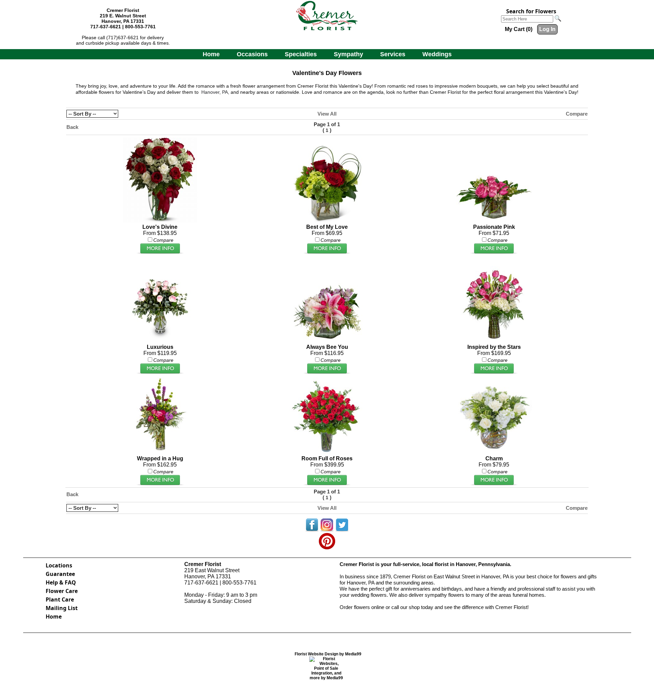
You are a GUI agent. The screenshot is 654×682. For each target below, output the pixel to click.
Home (211, 54)
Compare (577, 114)
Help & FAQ (61, 582)
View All (327, 114)
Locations (59, 565)
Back (72, 127)
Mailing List (62, 608)
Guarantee (60, 574)
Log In (547, 29)
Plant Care (60, 599)
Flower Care (62, 591)
